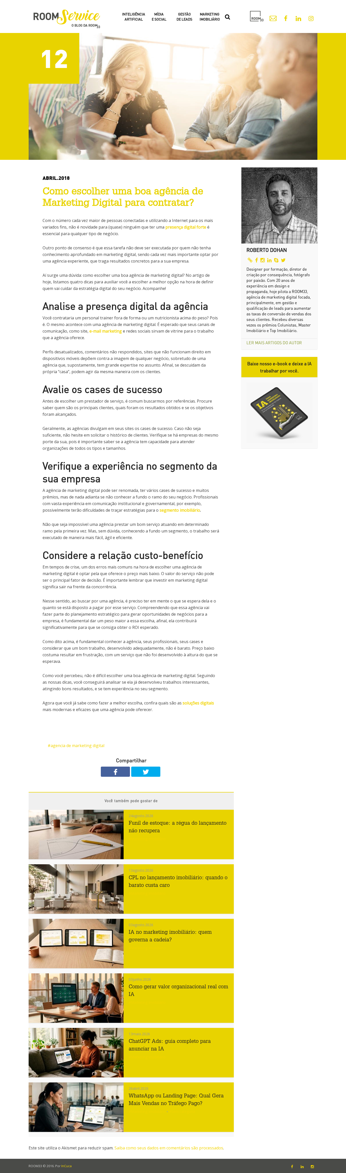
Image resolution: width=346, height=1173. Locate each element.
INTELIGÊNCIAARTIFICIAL (133, 16)
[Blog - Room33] (67, 19)
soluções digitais (198, 703)
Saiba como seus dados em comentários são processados (168, 1148)
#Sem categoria (182, 1111)
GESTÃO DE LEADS (184, 16)
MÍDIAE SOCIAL (159, 16)
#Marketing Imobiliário (147, 838)
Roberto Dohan (266, 250)
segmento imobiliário (180, 510)
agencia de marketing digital (77, 745)
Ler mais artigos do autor (274, 342)
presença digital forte (185, 227)
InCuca (66, 1166)
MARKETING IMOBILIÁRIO (210, 16)
